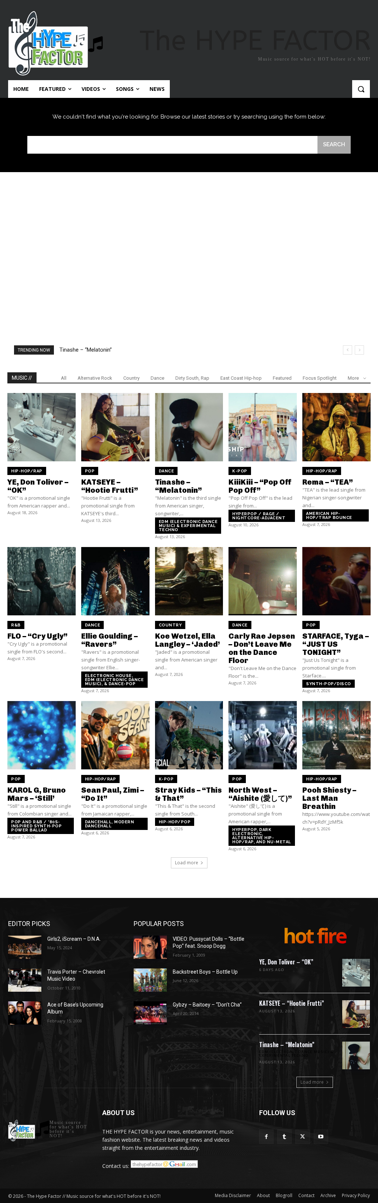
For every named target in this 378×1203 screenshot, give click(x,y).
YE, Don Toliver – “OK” (37, 486)
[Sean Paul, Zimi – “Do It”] (115, 735)
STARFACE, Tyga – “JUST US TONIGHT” (335, 644)
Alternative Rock (95, 378)
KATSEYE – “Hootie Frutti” (109, 486)
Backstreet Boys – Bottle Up (205, 972)
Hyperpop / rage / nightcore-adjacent (258, 516)
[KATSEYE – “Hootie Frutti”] (115, 427)
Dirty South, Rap (192, 378)
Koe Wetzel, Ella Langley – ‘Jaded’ (187, 640)
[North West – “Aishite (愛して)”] (262, 735)
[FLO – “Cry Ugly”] (41, 581)
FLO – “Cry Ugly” (37, 636)
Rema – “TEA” (327, 482)
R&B (16, 625)
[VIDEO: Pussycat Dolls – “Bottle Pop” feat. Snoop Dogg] (150, 947)
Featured (282, 378)
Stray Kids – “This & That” (188, 794)
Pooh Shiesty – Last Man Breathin (329, 798)
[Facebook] (266, 1136)
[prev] (347, 350)
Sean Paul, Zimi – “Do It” (112, 794)
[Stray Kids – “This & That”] (189, 735)
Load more (186, 862)
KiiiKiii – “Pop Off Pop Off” (91, 349)
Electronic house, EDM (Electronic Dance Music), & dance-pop (114, 679)
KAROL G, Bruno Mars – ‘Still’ (36, 794)
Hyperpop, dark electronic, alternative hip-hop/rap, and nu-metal (261, 835)
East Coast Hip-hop (241, 378)
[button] (361, 89)
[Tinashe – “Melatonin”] (189, 427)
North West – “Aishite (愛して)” (260, 794)
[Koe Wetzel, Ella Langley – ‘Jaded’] (189, 581)
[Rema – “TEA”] (336, 427)
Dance (157, 378)
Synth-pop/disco (328, 683)
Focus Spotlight (320, 378)
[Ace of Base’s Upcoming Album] (24, 1013)
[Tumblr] (284, 1136)
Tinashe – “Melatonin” (178, 486)
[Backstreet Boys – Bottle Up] (150, 980)
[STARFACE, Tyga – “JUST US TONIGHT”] (336, 581)
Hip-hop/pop (175, 822)
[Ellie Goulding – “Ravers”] (115, 581)
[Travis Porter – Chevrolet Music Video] (24, 980)
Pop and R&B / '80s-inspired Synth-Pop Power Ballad (36, 826)
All (63, 378)
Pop (90, 471)
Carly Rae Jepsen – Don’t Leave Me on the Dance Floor (261, 648)
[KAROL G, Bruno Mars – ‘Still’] (41, 735)
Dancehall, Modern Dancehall (109, 824)
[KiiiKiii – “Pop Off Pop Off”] (262, 427)
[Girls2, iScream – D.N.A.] (24, 947)
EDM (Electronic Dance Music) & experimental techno (188, 525)
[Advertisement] (189, 242)
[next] (359, 350)
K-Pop (239, 471)
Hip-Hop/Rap (26, 471)
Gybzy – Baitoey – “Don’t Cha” (207, 1005)
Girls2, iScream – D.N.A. (74, 939)
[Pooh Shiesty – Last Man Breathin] (336, 735)
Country (131, 378)
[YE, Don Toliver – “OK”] (41, 427)
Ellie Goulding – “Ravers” (109, 640)
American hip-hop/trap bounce (329, 515)
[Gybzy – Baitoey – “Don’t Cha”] (150, 1013)
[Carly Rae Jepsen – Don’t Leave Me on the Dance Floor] (262, 581)
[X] (302, 1136)
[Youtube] (321, 1136)
